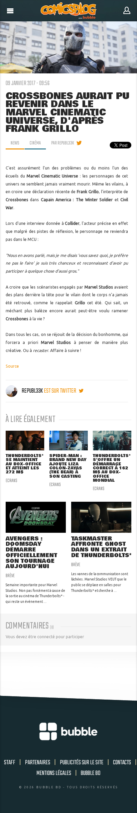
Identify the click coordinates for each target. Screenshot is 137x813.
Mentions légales (54, 773)
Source (12, 366)
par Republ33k (62, 143)
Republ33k (32, 391)
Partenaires (37, 763)
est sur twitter (60, 391)
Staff (9, 763)
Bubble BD (90, 773)
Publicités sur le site (81, 763)
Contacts (122, 763)
